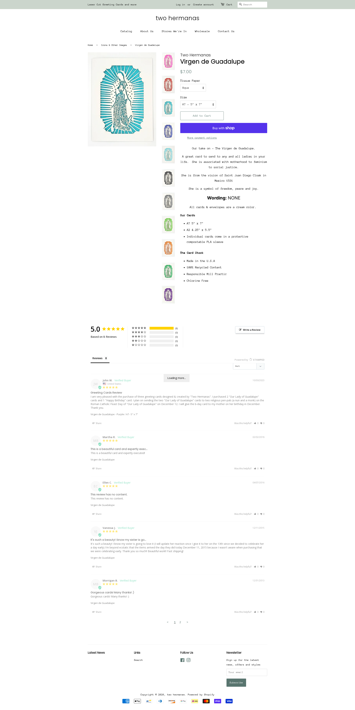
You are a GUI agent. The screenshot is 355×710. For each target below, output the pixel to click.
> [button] (187, 622)
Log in (180, 4)
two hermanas (177, 18)
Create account (203, 4)
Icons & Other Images (114, 45)
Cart (229, 4)
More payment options (202, 137)
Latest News (96, 652)
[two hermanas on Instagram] (188, 661)
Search (138, 660)
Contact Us (226, 31)
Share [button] (98, 423)
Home (90, 45)
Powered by (249, 359)
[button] (256, 423)
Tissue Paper (190, 80)
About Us (147, 31)
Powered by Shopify (201, 694)
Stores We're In (174, 31)
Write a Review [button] (252, 329)
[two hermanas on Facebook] (182, 661)
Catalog (126, 31)
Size (183, 97)
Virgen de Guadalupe (103, 414)
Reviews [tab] (97, 358)
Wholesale (202, 31)
